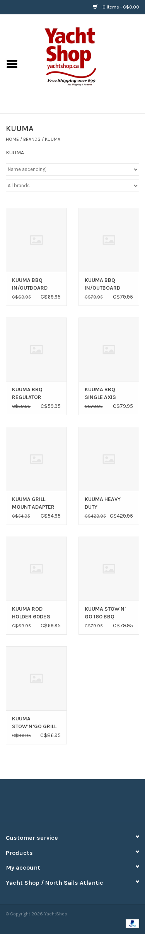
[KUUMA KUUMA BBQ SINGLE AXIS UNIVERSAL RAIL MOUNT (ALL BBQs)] (109, 350)
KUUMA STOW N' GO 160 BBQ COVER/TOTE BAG (106, 613)
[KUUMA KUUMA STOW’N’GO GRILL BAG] (36, 678)
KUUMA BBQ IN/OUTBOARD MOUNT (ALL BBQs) (35, 284)
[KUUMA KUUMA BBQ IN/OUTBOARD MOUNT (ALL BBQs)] (36, 240)
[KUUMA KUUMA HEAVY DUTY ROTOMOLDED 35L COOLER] (109, 459)
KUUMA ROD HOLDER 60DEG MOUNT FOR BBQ (33, 613)
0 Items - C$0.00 (120, 7)
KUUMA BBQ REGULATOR (27, 393)
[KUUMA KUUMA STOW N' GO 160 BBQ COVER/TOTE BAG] (109, 569)
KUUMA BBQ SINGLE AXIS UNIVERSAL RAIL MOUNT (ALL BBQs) (108, 393)
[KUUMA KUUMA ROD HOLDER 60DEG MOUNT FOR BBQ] (36, 569)
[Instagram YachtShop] (86, 803)
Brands (32, 139)
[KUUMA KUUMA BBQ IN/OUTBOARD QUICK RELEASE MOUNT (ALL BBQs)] (109, 240)
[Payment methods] (131, 923)
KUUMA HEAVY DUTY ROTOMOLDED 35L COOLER (107, 503)
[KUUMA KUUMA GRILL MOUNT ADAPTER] (36, 459)
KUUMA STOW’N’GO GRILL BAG (34, 722)
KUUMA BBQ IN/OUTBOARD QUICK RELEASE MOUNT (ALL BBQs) (108, 284)
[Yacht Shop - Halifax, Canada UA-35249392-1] (84, 63)
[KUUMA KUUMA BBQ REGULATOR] (36, 350)
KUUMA (52, 139)
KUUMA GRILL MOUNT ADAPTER (33, 503)
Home (12, 139)
